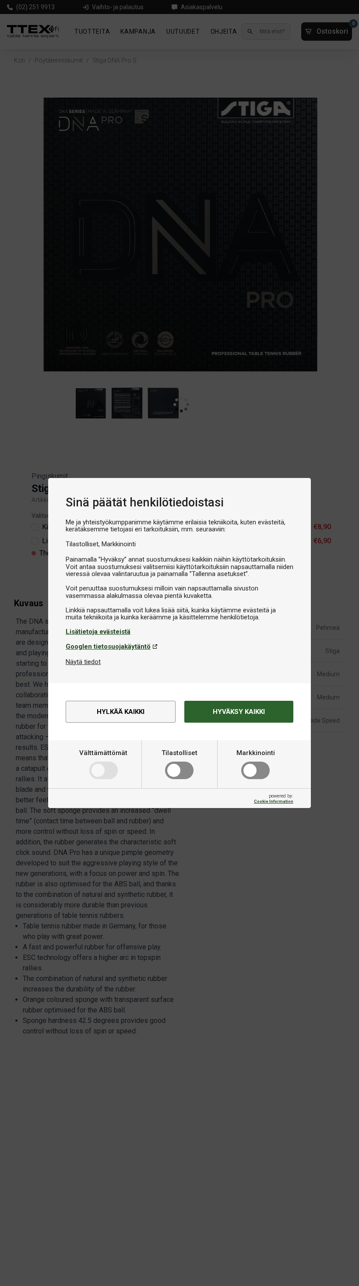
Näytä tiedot (83, 662)
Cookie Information (273, 801)
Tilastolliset (179, 753)
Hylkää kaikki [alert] (120, 712)
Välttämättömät (103, 753)
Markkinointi (255, 753)
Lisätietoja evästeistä (98, 632)
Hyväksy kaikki (239, 712)
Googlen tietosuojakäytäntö (108, 646)
